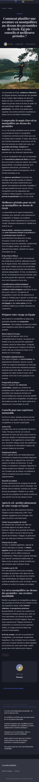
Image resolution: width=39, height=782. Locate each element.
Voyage (10, 8)
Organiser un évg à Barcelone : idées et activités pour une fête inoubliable (17, 733)
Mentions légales (7, 771)
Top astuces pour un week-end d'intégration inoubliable (18, 748)
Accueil (4, 8)
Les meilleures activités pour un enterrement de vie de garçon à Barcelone (19, 718)
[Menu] (23, 1)
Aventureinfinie (9, 765)
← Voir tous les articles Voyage (12, 688)
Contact (17, 771)
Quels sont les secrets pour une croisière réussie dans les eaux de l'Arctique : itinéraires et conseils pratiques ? (17, 740)
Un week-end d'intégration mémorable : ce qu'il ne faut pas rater (18, 712)
